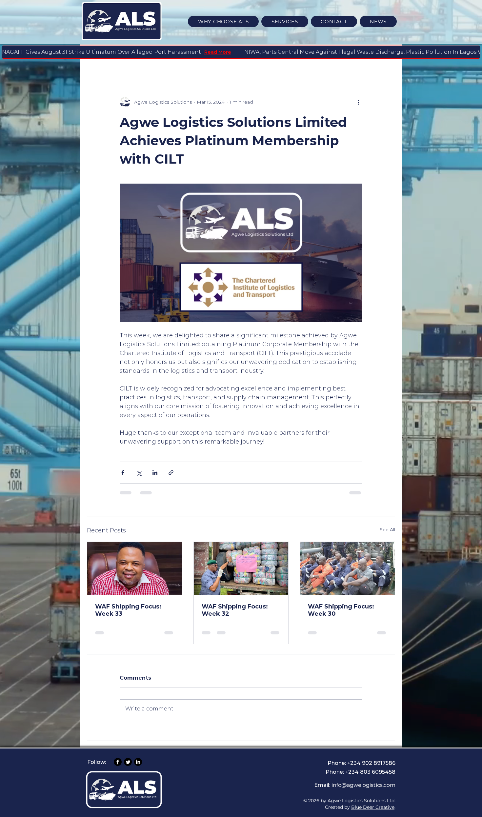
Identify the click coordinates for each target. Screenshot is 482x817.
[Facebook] (118, 768)
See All (387, 529)
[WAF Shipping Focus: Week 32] (241, 568)
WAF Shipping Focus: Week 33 (128, 610)
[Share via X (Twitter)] (139, 472)
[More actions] (358, 102)
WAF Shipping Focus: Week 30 (341, 610)
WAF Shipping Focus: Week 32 (235, 610)
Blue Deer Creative (372, 813)
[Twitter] (128, 768)
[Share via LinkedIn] (155, 472)
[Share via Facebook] (123, 472)
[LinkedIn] (138, 768)
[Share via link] (171, 472)
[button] (284, 21)
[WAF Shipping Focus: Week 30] (347, 568)
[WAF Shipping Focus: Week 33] (134, 568)
